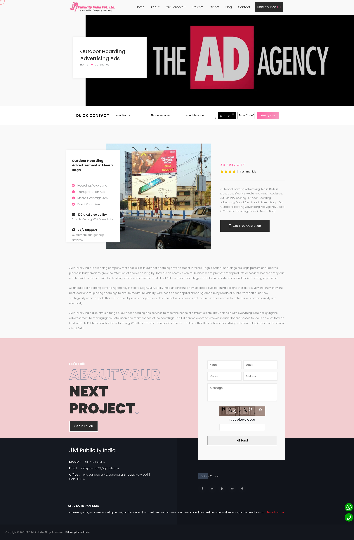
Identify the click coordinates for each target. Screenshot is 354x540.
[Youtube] (232, 488)
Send (244, 440)
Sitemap (71, 532)
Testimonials (248, 171)
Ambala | (149, 512)
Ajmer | (115, 512)
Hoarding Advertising (92, 185)
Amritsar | (160, 512)
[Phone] (349, 517)
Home (140, 7)
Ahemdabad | (102, 512)
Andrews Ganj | (175, 512)
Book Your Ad (267, 7)
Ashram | (205, 512)
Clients (214, 7)
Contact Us (102, 64)
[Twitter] (212, 488)
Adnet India (83, 532)
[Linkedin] (222, 488)
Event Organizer (88, 204)
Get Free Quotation (246, 226)
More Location (276, 512)
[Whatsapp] (349, 507)
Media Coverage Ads (92, 198)
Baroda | (261, 512)
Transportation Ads (91, 192)
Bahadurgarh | (236, 512)
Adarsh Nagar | (77, 512)
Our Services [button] (174, 7)
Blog (228, 7)
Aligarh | (124, 512)
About (155, 7)
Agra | (90, 512)
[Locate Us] (242, 488)
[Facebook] (202, 488)
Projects (197, 7)
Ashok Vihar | (191, 512)
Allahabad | (136, 512)
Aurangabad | (219, 512)
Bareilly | (250, 512)
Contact (244, 7)
